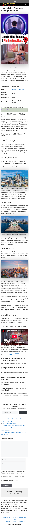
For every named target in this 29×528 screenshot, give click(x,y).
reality (13, 423)
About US (5, 517)
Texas (7, 421)
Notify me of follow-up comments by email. (13, 476)
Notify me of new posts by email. (10, 480)
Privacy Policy (22, 517)
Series (4, 419)
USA (11, 421)
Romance (17, 423)
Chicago (9, 419)
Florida (14, 419)
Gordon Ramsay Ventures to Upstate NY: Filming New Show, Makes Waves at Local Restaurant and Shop (13, 428)
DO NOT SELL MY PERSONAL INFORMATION (14, 521)
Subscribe (23, 412)
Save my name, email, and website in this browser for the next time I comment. (13, 472)
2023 (4, 423)
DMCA (10, 517)
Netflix (9, 423)
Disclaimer (15, 517)
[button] (22, 4)
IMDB (10, 354)
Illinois (18, 419)
